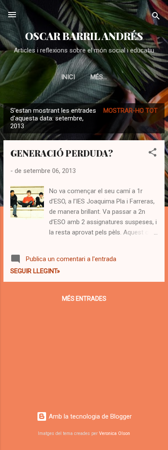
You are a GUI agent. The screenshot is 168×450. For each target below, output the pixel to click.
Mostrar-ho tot (130, 110)
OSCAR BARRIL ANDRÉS (84, 36)
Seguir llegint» (35, 271)
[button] (152, 153)
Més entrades (84, 298)
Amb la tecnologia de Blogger (89, 416)
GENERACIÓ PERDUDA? (61, 153)
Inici (68, 77)
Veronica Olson (114, 433)
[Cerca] (156, 17)
